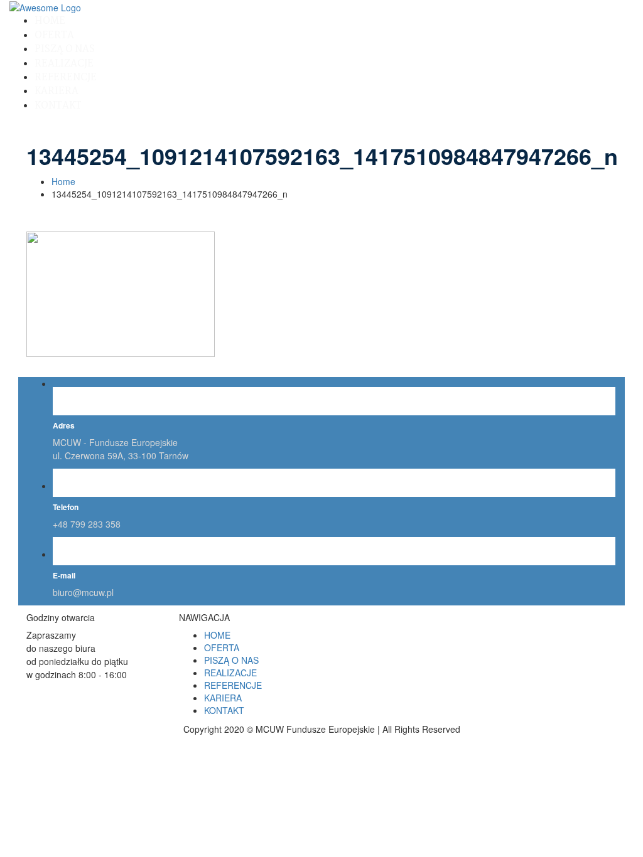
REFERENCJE (66, 77)
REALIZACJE (64, 64)
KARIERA (56, 91)
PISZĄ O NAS (65, 49)
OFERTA (54, 35)
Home (63, 181)
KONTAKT (58, 106)
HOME (50, 21)
